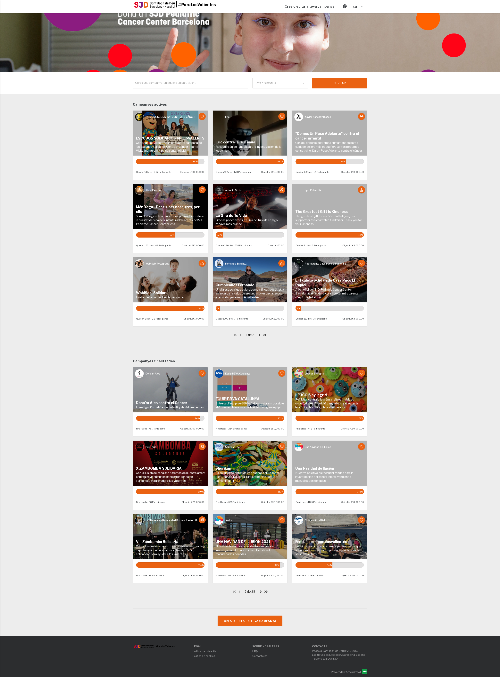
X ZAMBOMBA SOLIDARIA (159, 468)
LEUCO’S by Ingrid (311, 395)
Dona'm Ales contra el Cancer (161, 403)
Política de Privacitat (205, 651)
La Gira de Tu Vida (231, 215)
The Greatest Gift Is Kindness (321, 212)
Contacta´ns (259, 655)
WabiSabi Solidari (151, 293)
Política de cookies (204, 655)
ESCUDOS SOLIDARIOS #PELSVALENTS (170, 138)
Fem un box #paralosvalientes (321, 542)
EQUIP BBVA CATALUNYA (238, 399)
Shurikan (223, 468)
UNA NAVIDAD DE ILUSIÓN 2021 (243, 542)
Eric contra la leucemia (235, 142)
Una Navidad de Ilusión (314, 468)
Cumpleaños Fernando (235, 285)
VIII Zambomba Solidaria (157, 542)
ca (358, 6)
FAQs (255, 651)
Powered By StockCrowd (346, 671)
